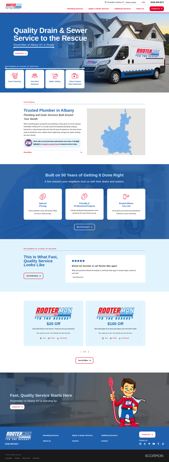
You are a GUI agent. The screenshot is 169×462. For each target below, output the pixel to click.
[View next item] (88, 352)
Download (63, 338)
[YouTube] (154, 444)
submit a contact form (50, 144)
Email (53, 338)
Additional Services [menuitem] (122, 9)
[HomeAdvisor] (149, 444)
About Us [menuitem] (140, 9)
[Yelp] (145, 444)
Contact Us (155, 9)
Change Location (131, 2)
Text (44, 338)
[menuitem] (8, 458)
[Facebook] (158, 444)
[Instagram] (140, 444)
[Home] (13, 6)
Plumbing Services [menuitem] (75, 9)
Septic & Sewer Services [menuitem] (99, 9)
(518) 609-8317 (157, 2)
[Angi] (163, 444)
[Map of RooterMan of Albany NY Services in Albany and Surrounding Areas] (116, 131)
